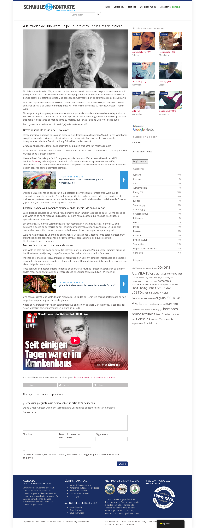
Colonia (135, 55)
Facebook (109, 524)
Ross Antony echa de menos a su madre (94, 377)
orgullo (160, 298)
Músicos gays (156, 309)
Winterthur (137, 114)
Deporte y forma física (144, 248)
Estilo (134, 320)
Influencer (138, 218)
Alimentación (140, 187)
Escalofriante (136, 281)
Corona (137, 179)
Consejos (138, 252)
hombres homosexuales (155, 311)
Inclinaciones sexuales (79, 493)
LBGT (135, 288)
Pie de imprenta (112, 521)
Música (137, 231)
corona (164, 267)
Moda (136, 226)
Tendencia (166, 319)
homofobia (164, 281)
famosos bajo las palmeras (152, 304)
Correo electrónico (142, 151)
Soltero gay (139, 205)
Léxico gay (119, 7)
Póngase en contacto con (153, 521)
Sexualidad (138, 244)
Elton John (160, 274)
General (137, 174)
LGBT (136, 222)
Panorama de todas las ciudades (84, 488)
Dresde (162, 85)
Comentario (29, 412)
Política (137, 235)
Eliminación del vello (149, 281)
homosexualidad (139, 284)
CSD (135, 183)
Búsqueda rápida (148, 7)
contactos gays (155, 277)
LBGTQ (143, 288)
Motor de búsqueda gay (80, 485)
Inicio (107, 7)
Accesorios (141, 268)
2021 (134, 267)
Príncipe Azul (140, 239)
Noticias (132, 7)
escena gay (167, 277)
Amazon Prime (151, 268)
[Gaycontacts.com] (49, 7)
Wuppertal (164, 114)
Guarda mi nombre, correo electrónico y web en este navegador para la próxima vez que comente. (71, 456)
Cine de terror (153, 284)
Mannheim (164, 55)
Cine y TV (138, 192)
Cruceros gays (140, 213)
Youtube (159, 324)
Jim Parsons (174, 284)
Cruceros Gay (142, 277)
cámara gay (139, 209)
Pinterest (120, 524)
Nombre (27, 434)
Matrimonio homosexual (141, 310)
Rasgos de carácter (78, 490)
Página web (102, 434)
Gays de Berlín (75, 507)
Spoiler (166, 314)
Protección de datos (130, 521)
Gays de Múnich (76, 513)
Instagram (164, 284)
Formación (154, 320)
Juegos (136, 200)
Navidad (149, 323)
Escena (35, 161)
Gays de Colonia (76, 510)
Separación (137, 323)
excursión (150, 298)
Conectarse (169, 7)
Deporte (176, 314)
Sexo (158, 314)
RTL (176, 304)
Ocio (135, 196)
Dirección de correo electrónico (69, 436)
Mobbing (147, 292)
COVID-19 (141, 273)
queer (169, 304)
